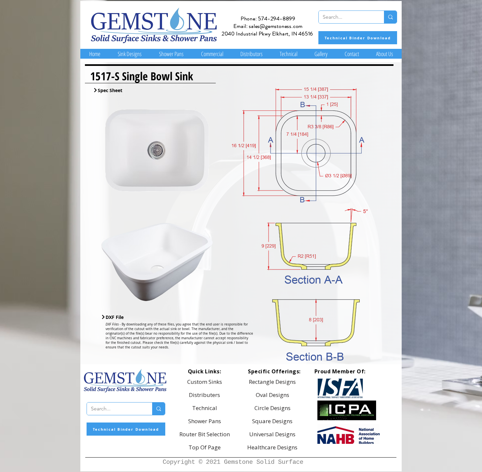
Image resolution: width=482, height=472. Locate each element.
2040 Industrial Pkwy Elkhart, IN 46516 (267, 33)
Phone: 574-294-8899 (268, 18)
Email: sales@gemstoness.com (268, 26)
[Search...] (390, 17)
